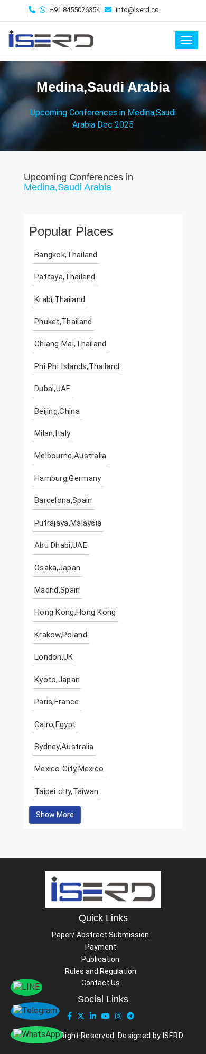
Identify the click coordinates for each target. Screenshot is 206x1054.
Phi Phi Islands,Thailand (76, 366)
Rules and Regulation (100, 971)
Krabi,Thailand (59, 299)
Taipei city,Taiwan (66, 791)
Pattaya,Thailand (65, 277)
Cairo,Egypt (55, 724)
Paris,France (56, 702)
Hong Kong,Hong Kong (75, 612)
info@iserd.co (137, 10)
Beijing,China (57, 411)
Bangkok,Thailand (66, 254)
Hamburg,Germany (67, 478)
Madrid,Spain (57, 590)
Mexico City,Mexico (69, 768)
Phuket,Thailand (63, 321)
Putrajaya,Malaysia (67, 523)
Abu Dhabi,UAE (60, 545)
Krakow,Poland (60, 635)
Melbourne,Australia (70, 455)
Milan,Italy (52, 433)
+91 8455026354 (75, 10)
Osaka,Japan (57, 568)
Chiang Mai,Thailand (70, 344)
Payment (100, 947)
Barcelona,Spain (63, 500)
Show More (55, 814)
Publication (100, 959)
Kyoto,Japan (57, 679)
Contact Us (100, 983)
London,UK (53, 657)
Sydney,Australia (64, 746)
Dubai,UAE (52, 388)
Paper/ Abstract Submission (100, 935)
